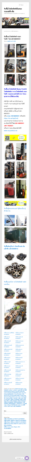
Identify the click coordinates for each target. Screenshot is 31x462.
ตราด (16, 394)
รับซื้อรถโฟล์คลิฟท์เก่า (22, 401)
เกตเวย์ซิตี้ (23, 405)
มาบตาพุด (23, 396)
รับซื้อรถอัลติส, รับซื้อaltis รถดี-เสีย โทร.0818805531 (15, 420)
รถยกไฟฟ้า (15, 398)
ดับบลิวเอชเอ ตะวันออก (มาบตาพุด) (12, 391)
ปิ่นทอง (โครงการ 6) (13, 396)
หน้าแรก (6, 26)
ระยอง (22, 398)
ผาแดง (19, 396)
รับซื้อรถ (7, 401)
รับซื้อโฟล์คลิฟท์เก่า (12, 403)
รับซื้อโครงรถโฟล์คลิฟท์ (8, 402)
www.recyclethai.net (10, 130)
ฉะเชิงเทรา (11, 390)
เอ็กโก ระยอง (10, 406)
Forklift (16, 388)
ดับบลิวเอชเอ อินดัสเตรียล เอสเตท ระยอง (16, 392)
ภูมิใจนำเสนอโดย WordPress (15, 439)
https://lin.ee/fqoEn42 (11, 118)
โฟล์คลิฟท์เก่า (18, 406)
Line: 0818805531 (13, 116)
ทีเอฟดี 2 (18, 395)
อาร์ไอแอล (9, 405)
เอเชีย (14, 406)
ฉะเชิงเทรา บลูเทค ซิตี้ (17, 390)
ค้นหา (5, 411)
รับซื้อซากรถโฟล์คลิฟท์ (14, 399)
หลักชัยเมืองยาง (20, 403)
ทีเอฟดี (14, 395)
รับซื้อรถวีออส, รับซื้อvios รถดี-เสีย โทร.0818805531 (15, 422)
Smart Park (20, 388)
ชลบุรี (23, 390)
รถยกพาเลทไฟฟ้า (9, 398)
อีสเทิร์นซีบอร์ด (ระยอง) (15, 405)
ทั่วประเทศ (19, 394)
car (8, 388)
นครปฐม (22, 395)
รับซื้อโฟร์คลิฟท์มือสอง (18, 402)
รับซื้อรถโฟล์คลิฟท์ (13, 401)
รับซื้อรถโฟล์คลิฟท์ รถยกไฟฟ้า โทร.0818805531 (12, 37)
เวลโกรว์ (5, 406)
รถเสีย (19, 398)
